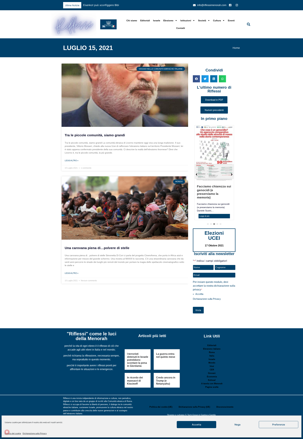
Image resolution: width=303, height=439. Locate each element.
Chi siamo (131, 20)
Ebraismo (168, 20)
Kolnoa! (212, 369)
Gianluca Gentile (208, 404)
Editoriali (145, 20)
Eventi (231, 20)
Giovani (212, 362)
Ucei (212, 355)
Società (202, 20)
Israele (156, 20)
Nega (238, 424)
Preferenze (278, 424)
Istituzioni (185, 20)
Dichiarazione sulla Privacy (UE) (194, 396)
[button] (184, 5)
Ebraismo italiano (211, 338)
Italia (211, 345)
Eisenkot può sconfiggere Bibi (101, 5)
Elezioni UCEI (214, 225)
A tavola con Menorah (212, 373)
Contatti (180, 28)
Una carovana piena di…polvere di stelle (97, 248)
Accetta (196, 424)
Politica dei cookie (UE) (160, 396)
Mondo (211, 352)
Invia (198, 299)
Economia (212, 366)
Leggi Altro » (71, 160)
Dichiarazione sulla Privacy (35, 433)
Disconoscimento (224, 396)
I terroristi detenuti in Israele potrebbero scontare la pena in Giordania (137, 349)
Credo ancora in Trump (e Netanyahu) (165, 370)
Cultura (217, 20)
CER (212, 359)
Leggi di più (204, 205)
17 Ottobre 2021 (214, 235)
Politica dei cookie (13, 433)
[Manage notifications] (6, 432)
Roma (212, 342)
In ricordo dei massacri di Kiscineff (135, 370)
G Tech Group (191, 404)
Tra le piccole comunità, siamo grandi (95, 135)
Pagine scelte (211, 376)
